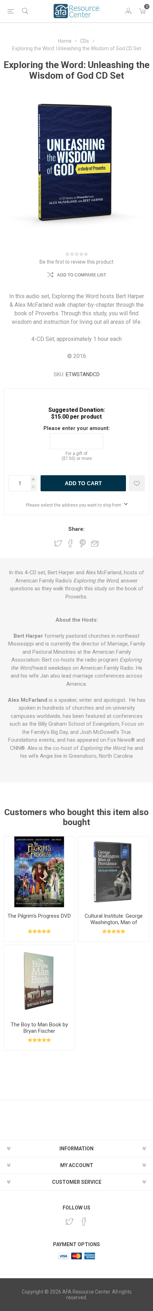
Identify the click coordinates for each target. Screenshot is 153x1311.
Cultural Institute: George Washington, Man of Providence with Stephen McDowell (114, 925)
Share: (76, 529)
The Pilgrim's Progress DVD (39, 916)
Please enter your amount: (76, 428)
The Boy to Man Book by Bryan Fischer (39, 1027)
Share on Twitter (58, 543)
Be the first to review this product (76, 262)
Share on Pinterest (82, 543)
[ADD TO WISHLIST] (137, 483)
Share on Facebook (70, 543)
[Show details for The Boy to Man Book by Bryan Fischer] (39, 980)
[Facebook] (84, 1221)
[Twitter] (69, 1221)
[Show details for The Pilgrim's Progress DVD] (39, 871)
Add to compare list (81, 275)
